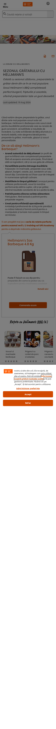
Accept (28, 394)
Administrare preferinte (28, 388)
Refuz (28, 402)
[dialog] (28, 546)
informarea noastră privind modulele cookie (33, 377)
